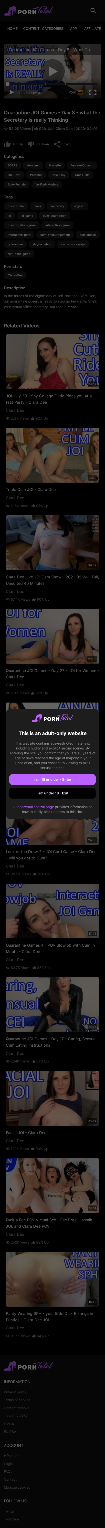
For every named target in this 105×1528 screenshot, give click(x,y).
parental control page (37, 807)
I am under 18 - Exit (52, 793)
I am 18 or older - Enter (52, 779)
